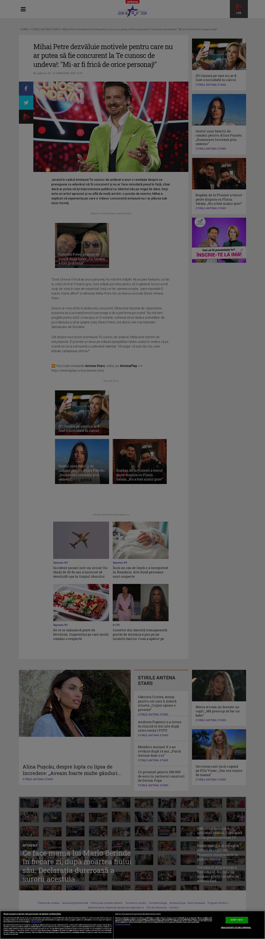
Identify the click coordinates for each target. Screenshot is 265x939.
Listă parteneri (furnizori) (123, 924)
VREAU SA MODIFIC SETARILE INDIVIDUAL (236, 928)
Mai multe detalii (36, 921)
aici (16, 930)
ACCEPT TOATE (237, 920)
